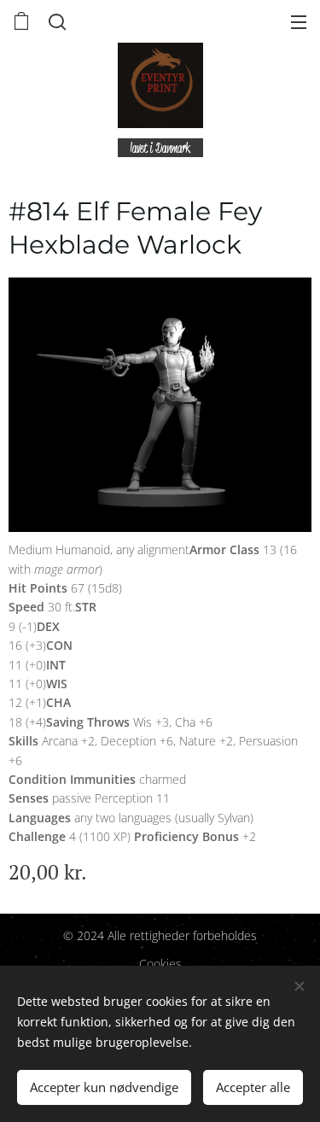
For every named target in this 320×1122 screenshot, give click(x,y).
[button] (55, 21)
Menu (299, 21)
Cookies (160, 963)
